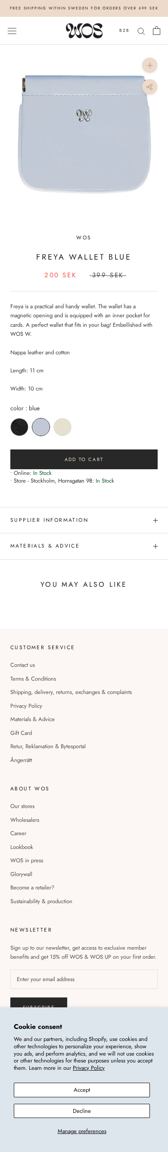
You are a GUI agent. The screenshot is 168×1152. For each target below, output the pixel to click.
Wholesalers (24, 820)
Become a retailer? (32, 887)
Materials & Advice (32, 719)
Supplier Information (49, 520)
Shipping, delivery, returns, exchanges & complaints (71, 692)
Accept (82, 1090)
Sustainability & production (41, 901)
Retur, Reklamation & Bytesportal (48, 746)
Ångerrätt (21, 760)
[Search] (141, 30)
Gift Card (21, 733)
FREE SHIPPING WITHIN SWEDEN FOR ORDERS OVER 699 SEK (84, 8)
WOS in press (26, 860)
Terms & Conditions (33, 679)
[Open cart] (156, 30)
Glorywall (21, 874)
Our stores (22, 806)
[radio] (19, 427)
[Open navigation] (12, 31)
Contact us (22, 665)
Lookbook (21, 847)
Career (18, 833)
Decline (82, 1111)
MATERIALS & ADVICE (45, 546)
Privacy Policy (89, 1068)
